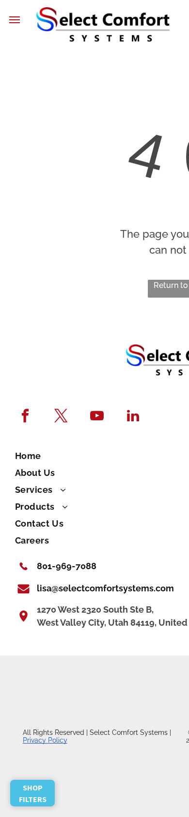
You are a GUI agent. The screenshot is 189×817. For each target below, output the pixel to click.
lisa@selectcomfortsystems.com (105, 588)
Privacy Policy (45, 740)
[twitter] (61, 417)
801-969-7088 (66, 566)
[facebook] (25, 417)
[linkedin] (133, 417)
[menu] (14, 19)
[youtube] (97, 417)
